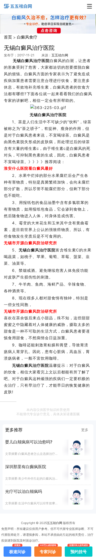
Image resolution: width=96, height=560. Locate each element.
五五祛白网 (59, 55)
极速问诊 (17, 550)
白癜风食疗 (27, 37)
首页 (8, 37)
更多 (84, 430)
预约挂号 (78, 550)
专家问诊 (48, 550)
